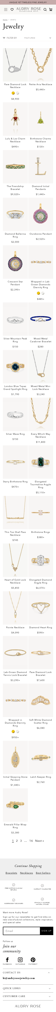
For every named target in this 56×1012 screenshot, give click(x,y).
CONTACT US (12, 973)
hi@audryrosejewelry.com (19, 978)
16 (31, 841)
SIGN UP (46, 930)
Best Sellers (43, 873)
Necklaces (26, 873)
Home (5, 20)
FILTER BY (12, 38)
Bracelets (11, 873)
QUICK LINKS (12, 988)
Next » (39, 841)
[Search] (45, 9)
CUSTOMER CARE (14, 996)
